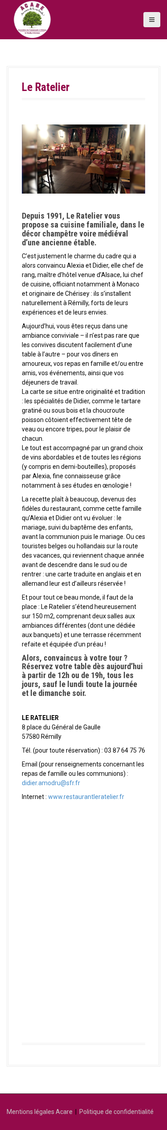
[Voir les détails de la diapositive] (83, 159)
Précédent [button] (33, 156)
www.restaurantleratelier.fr (86, 796)
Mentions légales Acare (40, 1111)
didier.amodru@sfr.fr (51, 782)
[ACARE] (32, 19)
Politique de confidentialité (116, 1111)
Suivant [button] (134, 156)
